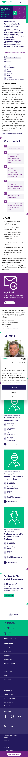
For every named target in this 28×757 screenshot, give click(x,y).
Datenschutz (6, 737)
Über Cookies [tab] (22, 362)
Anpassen (13, 392)
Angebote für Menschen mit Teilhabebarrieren (12, 667)
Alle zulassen (14, 387)
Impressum (6, 740)
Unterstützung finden (8, 686)
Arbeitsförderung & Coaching (9, 671)
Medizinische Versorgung (10, 638)
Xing (12, 729)
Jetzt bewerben (9, 303)
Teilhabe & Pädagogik (9, 663)
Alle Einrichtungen (8, 706)
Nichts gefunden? (10, 584)
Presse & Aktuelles (8, 702)
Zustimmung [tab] (5, 362)
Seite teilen (15, 614)
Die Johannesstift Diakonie (10, 698)
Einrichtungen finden (8, 659)
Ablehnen (14, 396)
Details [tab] (14, 362)
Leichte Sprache (9, 750)
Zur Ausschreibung (12, 444)
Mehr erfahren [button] (9, 595)
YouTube (19, 719)
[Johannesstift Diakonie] (5, 3)
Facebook (5, 719)
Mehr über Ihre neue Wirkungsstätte (12, 133)
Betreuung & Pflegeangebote (9, 647)
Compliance (6, 744)
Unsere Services (8, 690)
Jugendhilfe (6, 675)
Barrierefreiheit (7, 747)
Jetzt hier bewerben (14, 754)
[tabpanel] (14, 589)
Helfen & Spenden (7, 655)
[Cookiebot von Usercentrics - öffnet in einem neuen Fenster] (20, 359)
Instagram (12, 719)
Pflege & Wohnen (8, 643)
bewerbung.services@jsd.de (10, 328)
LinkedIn (5, 729)
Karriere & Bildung (7, 651)
